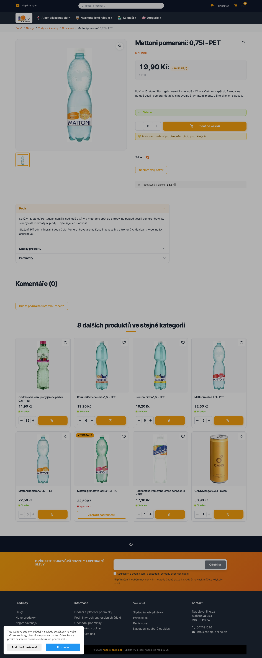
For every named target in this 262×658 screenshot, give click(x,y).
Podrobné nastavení (24, 647)
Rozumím (63, 647)
